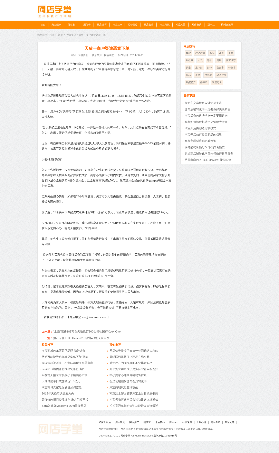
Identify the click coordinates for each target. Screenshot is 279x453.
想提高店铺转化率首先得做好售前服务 (209, 153)
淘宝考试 (165, 24)
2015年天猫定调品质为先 (58, 393)
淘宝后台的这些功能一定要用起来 (206, 115)
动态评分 (221, 75)
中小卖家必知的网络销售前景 (128, 375)
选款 (209, 60)
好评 (209, 67)
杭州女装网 (227, 24)
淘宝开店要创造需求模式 (200, 128)
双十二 (211, 24)
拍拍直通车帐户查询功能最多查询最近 (133, 405)
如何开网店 (105, 422)
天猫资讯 (71, 34)
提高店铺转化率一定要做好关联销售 (207, 109)
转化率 (232, 67)
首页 (42, 24)
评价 (221, 53)
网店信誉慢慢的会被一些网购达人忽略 (133, 350)
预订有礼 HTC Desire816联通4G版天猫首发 (81, 338)
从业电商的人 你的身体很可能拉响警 (208, 159)
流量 (219, 60)
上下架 (199, 67)
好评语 (204, 82)
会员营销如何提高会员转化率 (128, 381)
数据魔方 (191, 82)
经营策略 (133, 24)
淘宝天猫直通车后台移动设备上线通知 (133, 399)
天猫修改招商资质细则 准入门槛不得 (65, 399)
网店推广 (72, 24)
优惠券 (208, 75)
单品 (188, 75)
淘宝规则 (56, 24)
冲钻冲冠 (200, 53)
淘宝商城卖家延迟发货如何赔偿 (62, 387)
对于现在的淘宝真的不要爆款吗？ (130, 363)
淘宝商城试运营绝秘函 (123, 387)
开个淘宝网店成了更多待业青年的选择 (133, 369)
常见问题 (180, 24)
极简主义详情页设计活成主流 (203, 103)
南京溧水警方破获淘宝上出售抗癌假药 (133, 393)
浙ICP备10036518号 (165, 435)
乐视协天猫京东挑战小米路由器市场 (64, 375)
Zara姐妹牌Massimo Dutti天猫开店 (64, 405)
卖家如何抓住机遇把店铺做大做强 (206, 122)
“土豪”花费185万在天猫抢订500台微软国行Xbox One (87, 331)
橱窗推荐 (231, 60)
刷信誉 (87, 24)
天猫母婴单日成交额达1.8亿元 (61, 381)
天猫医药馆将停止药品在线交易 (129, 356)
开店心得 (149, 24)
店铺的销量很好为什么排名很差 (205, 147)
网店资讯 (196, 24)
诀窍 (197, 75)
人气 (200, 60)
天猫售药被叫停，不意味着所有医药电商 (67, 363)
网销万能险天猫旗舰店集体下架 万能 (65, 356)
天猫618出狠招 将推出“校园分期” (63, 369)
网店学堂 (125, 435)
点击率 (220, 67)
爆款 (188, 53)
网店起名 (217, 82)
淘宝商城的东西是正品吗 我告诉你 (63, 350)
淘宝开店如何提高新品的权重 (203, 134)
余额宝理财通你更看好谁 (200, 141)
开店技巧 (102, 24)
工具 (230, 53)
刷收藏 (189, 60)
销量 (188, 67)
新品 (212, 53)
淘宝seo (117, 24)
